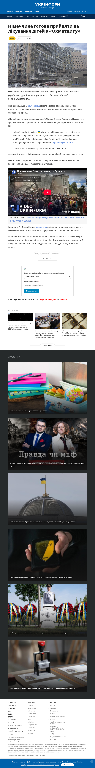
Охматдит (55, 253)
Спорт (53, 16)
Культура (44, 16)
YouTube (63, 299)
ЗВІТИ (52, 734)
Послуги (10, 12)
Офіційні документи (15, 731)
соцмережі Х (34, 106)
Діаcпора (32, 730)
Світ (27, 16)
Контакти (53, 708)
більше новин (47, 345)
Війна (9, 16)
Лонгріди (11, 723)
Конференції (13, 728)
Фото (10, 711)
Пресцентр (28, 12)
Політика (32, 711)
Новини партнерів (15, 725)
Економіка (19, 16)
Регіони (35, 16)
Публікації (12, 705)
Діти (36, 253)
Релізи (10, 734)
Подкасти (12, 702)
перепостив (41, 227)
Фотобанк (18, 12)
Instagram (52, 299)
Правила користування (57, 716)
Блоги (10, 717)
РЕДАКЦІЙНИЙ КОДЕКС (58, 737)
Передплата (54, 711)
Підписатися (31, 291)
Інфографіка (12, 720)
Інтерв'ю (11, 708)
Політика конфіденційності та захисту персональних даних (57, 729)
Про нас (52, 705)
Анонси (36, 12)
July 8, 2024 (60, 149)
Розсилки (53, 739)
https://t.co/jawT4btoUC (63, 142)
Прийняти (67, 765)
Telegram (43, 299)
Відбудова (32, 708)
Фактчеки (32, 716)
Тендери (52, 719)
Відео (10, 714)
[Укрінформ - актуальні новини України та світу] (47, 4)
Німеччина (45, 253)
